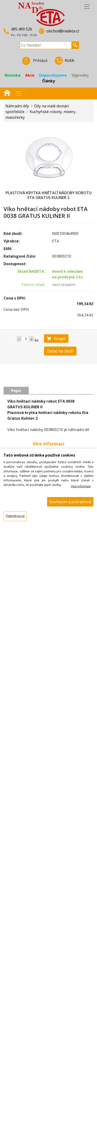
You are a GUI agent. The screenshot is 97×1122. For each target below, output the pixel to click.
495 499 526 (21, 29)
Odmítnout (15, 516)
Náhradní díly (17, 106)
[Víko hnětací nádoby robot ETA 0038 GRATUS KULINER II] (48, 154)
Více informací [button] (48, 444)
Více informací (81, 486)
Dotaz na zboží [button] (60, 351)
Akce (29, 75)
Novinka (12, 75)
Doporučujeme (53, 75)
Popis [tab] (16, 390)
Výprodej (80, 75)
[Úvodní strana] (7, 92)
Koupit (58, 338)
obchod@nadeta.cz (62, 31)
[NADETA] (41, 13)
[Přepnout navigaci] (18, 93)
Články (48, 81)
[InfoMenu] (86, 6)
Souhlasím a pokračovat (70, 501)
